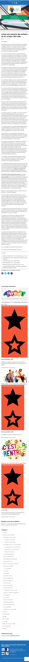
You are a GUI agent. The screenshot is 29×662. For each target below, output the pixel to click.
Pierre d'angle (6, 607)
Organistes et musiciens (9, 542)
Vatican (19, 1)
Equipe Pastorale (6, 575)
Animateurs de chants (8, 539)
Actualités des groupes (7, 534)
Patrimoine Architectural (8, 604)
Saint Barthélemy (14, 18)
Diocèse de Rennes (11, 1)
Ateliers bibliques (6, 561)
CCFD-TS (5, 571)
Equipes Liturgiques (7, 578)
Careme (4, 611)
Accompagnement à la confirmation (11, 547)
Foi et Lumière (6, 583)
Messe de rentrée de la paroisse (13, 463)
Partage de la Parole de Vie (10, 590)
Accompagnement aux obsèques (11, 549)
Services (4, 621)
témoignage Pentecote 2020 (8, 623)
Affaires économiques (7, 556)
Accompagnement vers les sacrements (11, 544)
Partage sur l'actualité (7, 602)
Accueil (3, 532)
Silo (16, 1)
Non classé (5, 597)
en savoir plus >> (13, 654)
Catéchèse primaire (7, 566)
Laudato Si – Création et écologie (10, 592)
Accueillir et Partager (7, 554)
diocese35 (5, 573)
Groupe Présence (7, 585)
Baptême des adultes (8, 551)
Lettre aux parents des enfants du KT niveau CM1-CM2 (14, 35)
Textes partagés (5, 626)
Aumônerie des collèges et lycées (10, 563)
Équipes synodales (7, 580)
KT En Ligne (6, 568)
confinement (5, 614)
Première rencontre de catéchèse (14, 384)
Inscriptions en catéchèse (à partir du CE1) (14, 303)
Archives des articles (5, 635)
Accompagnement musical (8, 537)
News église (5, 595)
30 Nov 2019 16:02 (6, 38)
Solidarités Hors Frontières (8, 609)
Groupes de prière (7, 587)
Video (3, 628)
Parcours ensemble (7, 599)
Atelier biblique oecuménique (9, 559)
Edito (3, 616)
